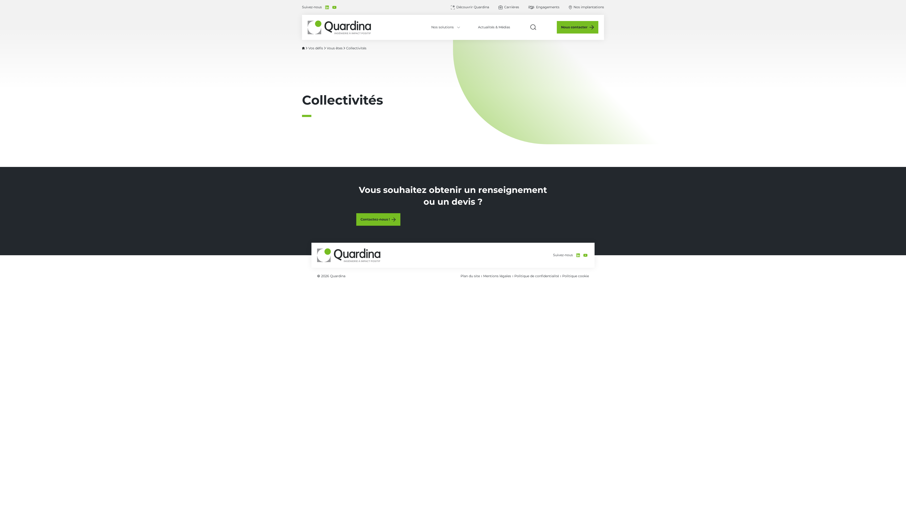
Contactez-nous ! (375, 219)
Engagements (547, 7)
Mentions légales (497, 276)
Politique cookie (575, 276)
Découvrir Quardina (472, 7)
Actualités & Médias (494, 27)
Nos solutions (442, 27)
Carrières (511, 7)
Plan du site (470, 276)
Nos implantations (589, 7)
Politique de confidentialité (536, 276)
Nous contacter (574, 27)
